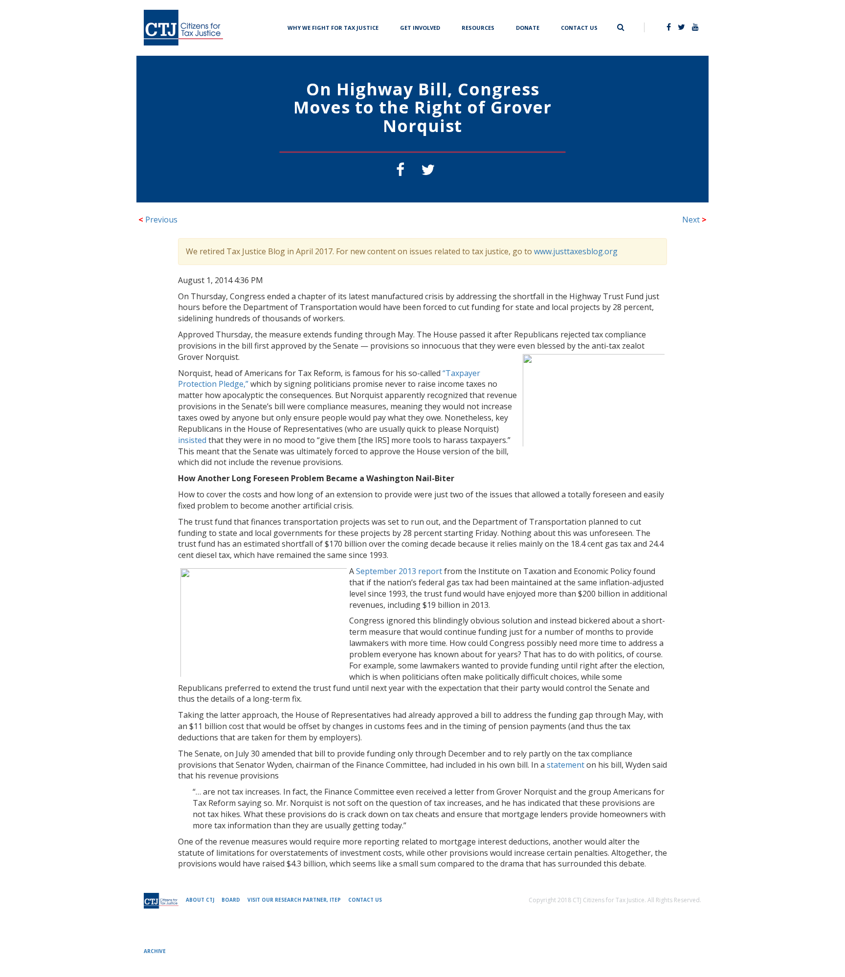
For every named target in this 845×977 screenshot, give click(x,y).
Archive (155, 951)
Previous (158, 219)
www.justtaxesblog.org (576, 251)
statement (565, 764)
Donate (527, 26)
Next (694, 219)
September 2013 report (399, 571)
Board (231, 899)
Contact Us (579, 26)
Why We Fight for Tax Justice (333, 26)
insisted (192, 440)
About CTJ (200, 899)
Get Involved (420, 26)
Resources (478, 26)
